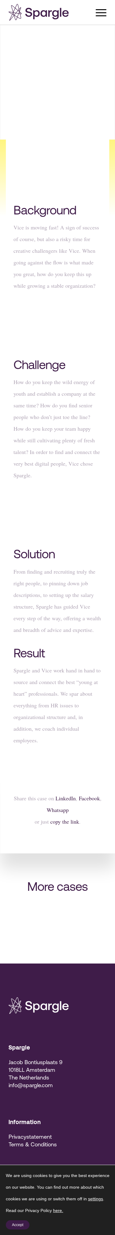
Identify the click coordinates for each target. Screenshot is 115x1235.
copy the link (64, 821)
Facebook (89, 798)
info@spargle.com (31, 1085)
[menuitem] (98, 12)
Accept (17, 1225)
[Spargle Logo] (48, 12)
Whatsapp (58, 810)
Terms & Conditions (33, 1144)
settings (95, 1198)
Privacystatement (30, 1136)
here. (58, 1210)
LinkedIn (66, 798)
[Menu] (98, 12)
